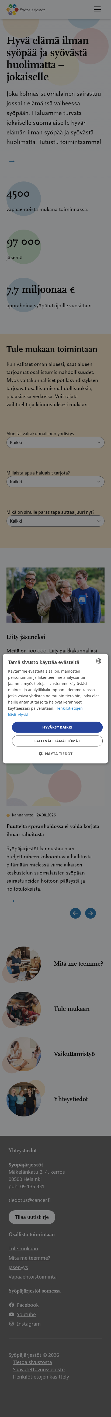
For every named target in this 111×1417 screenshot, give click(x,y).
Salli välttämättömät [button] (57, 740)
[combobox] (99, 660)
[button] (55, 754)
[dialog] (55, 708)
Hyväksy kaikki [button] (57, 726)
